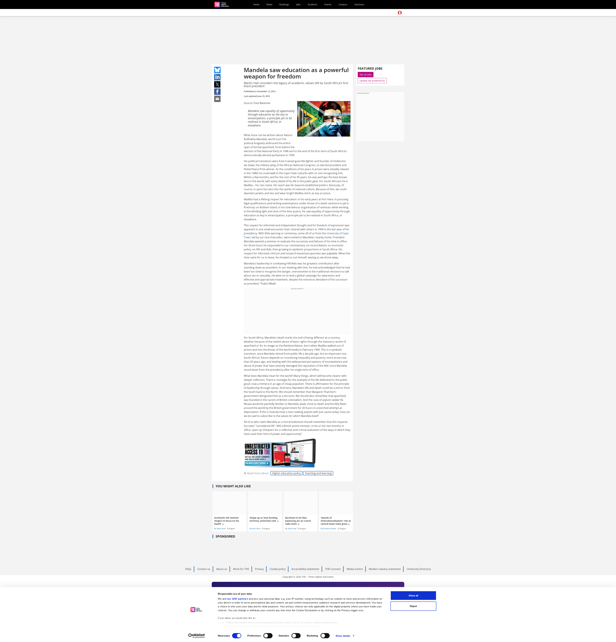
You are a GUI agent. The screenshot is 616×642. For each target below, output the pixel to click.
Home (256, 4)
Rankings (284, 4)
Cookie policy (278, 569)
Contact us (203, 569)
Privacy (259, 569)
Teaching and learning (318, 473)
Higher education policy (286, 473)
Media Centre (355, 569)
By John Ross (255, 528)
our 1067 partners (237, 598)
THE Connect (333, 569)
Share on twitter (217, 84)
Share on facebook (217, 91)
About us (221, 569)
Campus (342, 4)
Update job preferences (372, 80)
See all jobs (365, 74)
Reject (413, 606)
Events (327, 4)
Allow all (413, 595)
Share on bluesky (217, 70)
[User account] (399, 12)
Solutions (359, 4)
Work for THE (241, 569)
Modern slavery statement (385, 569)
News (269, 4)
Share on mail (217, 99)
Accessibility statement (305, 569)
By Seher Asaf (219, 528)
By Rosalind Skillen (328, 528)
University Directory (419, 569)
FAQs (188, 569)
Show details (343, 635)
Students (312, 4)
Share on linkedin (217, 77)
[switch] (268, 635)
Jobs (298, 4)
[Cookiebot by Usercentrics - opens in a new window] (197, 635)
